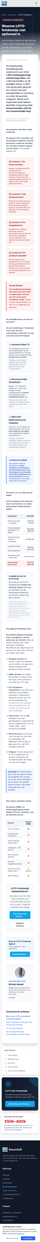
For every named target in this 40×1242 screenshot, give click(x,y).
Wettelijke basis (12, 1059)
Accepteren (28, 1238)
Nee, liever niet (12, 1238)
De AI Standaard (10, 1187)
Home (4, 15)
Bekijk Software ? (20, 954)
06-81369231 (8, 1220)
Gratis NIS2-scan (9, 1190)
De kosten (10, 1063)
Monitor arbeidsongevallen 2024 (16, 120)
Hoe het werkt (11, 1067)
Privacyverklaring (17, 1233)
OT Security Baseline (14, 1028)
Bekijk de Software (20, 924)
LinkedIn (12, 998)
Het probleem (11, 1055)
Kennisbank (12, 15)
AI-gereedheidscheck (11, 1194)
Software (6, 1179)
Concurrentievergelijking (15, 1071)
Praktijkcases (8, 1198)
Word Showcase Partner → (20, 915)
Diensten (6, 1175)
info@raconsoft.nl (10, 1216)
